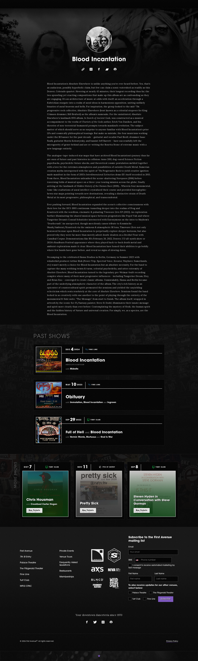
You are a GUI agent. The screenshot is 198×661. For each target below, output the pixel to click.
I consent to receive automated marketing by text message (151, 566)
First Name (133, 574)
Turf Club (136, 599)
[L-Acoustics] (97, 555)
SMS (130, 560)
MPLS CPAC (26, 586)
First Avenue (26, 551)
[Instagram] (91, 69)
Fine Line (151, 599)
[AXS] (97, 569)
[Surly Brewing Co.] (114, 555)
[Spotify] (115, 69)
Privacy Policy (172, 641)
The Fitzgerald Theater (163, 593)
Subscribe (165, 599)
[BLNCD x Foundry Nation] (97, 583)
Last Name (159, 574)
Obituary (75, 397)
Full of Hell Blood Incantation (94, 432)
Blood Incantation (85, 360)
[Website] (83, 69)
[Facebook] (99, 69)
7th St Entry (25, 557)
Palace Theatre (139, 593)
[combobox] (137, 560)
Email (130, 547)
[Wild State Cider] (114, 583)
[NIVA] (114, 569)
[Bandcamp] (107, 69)
